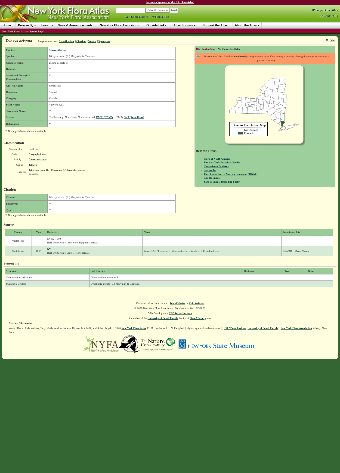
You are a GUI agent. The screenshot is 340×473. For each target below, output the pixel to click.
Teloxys (33, 164)
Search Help (162, 16)
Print (332, 40)
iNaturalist (210, 170)
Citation (81, 41)
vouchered (240, 56)
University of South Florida (163, 318)
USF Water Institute (180, 313)
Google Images (212, 177)
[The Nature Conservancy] (158, 343)
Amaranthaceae (58, 50)
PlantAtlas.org (198, 318)
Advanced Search (138, 16)
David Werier (177, 303)
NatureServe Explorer (216, 166)
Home (7, 25)
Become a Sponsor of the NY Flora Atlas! (170, 2)
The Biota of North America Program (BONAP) (230, 174)
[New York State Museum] (216, 343)
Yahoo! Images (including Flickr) (222, 181)
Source (92, 41)
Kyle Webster (196, 303)
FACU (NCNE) (104, 117)
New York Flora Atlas (14, 31)
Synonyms (104, 41)
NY (49, 249)
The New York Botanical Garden (222, 162)
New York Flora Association (61, 17)
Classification (66, 41)
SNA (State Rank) (134, 117)
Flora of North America (217, 158)
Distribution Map (205, 49)
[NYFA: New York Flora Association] (100, 343)
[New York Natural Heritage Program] (129, 343)
